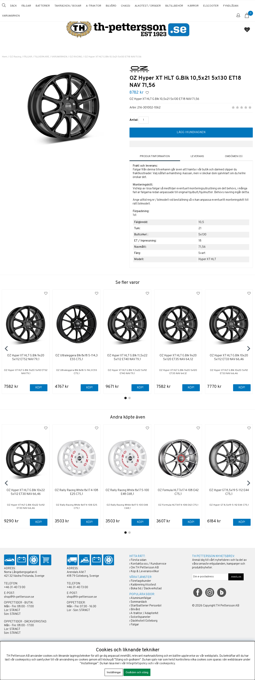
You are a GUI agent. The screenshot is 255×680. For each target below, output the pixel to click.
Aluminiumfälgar (140, 598)
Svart (201, 253)
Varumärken (11, 16)
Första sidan (138, 560)
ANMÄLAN (236, 577)
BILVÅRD (111, 6)
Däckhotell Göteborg (144, 621)
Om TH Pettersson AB (145, 568)
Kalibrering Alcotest (143, 585)
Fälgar (135, 625)
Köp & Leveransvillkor (145, 571)
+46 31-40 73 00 (14, 587)
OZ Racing (15, 56)
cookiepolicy (167, 663)
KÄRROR (193, 6)
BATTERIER (43, 6)
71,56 (202, 247)
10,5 (201, 222)
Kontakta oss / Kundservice (148, 564)
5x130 (202, 235)
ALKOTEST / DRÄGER (148, 6)
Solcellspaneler (140, 617)
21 (199, 228)
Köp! (89, 388)
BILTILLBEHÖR (174, 6)
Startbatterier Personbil (146, 606)
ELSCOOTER (211, 6)
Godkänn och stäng (137, 672)
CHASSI (125, 6)
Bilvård (135, 609)
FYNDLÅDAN (230, 6)
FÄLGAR (26, 6)
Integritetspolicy (137, 663)
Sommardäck (139, 602)
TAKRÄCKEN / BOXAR (67, 6)
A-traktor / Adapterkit (144, 613)
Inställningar (114, 672)
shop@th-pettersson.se (19, 597)
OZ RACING (76, 56)
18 (199, 241)
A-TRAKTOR (93, 6)
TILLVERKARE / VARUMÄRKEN (50, 56)
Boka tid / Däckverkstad (146, 589)
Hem (4, 56)
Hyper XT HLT (207, 259)
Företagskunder (141, 581)
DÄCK (13, 6)
